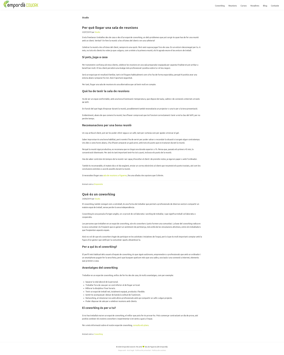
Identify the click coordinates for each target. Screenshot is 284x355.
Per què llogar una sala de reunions (110, 27)
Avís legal (130, 350)
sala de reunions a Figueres (115, 175)
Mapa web (122, 350)
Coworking (98, 334)
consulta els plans (141, 325)
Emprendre (98, 184)
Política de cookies (159, 350)
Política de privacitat (143, 350)
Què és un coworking (98, 194)
